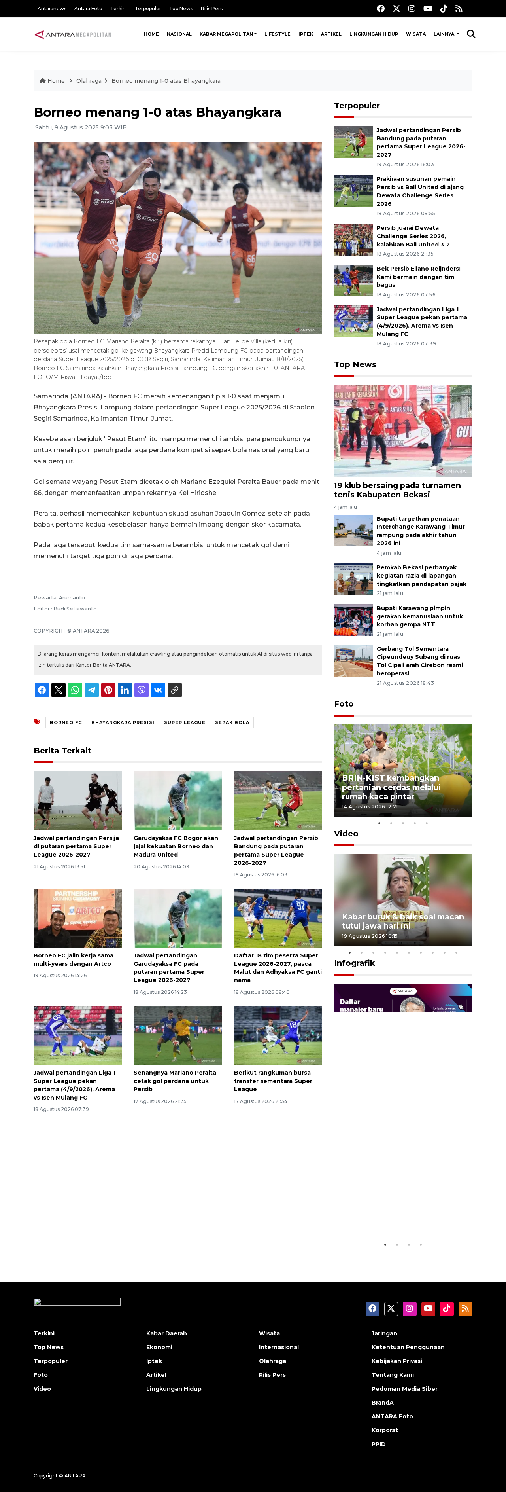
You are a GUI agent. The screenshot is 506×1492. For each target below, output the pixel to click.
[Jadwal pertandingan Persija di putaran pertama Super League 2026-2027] (78, 800)
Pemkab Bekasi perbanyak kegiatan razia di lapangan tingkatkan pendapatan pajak (421, 576)
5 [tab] (427, 823)
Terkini (118, 8)
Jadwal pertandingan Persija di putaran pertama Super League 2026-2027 (76, 846)
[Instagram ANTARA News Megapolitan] (411, 8)
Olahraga (89, 80)
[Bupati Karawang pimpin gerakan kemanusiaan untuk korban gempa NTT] (353, 619)
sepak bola (232, 722)
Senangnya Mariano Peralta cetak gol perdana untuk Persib (175, 1081)
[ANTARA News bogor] (73, 34)
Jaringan (384, 1333)
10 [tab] (457, 952)
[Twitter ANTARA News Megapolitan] (396, 8)
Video (346, 833)
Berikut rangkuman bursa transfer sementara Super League (273, 1081)
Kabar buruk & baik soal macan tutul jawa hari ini (403, 921)
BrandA (383, 1402)
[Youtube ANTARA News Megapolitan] (427, 8)
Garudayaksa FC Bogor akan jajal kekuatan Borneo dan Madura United (176, 846)
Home (151, 34)
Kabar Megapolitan (226, 34)
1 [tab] (379, 823)
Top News (181, 8)
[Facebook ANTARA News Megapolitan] (381, 8)
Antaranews (52, 8)
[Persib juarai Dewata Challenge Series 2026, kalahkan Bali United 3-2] (353, 239)
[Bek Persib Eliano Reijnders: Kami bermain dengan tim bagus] (353, 280)
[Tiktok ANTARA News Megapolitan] (443, 8)
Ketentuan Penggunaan (408, 1347)
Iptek (305, 34)
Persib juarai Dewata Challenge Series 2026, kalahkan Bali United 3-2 (413, 236)
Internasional (279, 1347)
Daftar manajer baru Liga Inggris (392, 1212)
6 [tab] (409, 952)
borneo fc (66, 722)
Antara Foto (88, 8)
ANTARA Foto (392, 1416)
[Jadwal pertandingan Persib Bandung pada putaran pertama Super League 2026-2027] (278, 800)
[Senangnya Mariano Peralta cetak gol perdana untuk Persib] (178, 1035)
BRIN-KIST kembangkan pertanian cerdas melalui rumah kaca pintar (391, 787)
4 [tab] (415, 823)
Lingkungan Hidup (373, 34)
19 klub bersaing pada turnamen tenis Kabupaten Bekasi (397, 490)
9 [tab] (445, 952)
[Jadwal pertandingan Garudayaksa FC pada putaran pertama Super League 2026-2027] (178, 917)
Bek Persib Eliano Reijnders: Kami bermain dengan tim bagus (419, 277)
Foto (344, 704)
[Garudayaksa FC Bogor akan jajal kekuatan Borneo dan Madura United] (178, 800)
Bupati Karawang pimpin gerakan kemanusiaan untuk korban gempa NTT (420, 616)
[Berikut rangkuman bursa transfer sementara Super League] (278, 1035)
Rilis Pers (212, 8)
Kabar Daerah (166, 1333)
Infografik (354, 963)
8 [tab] (433, 952)
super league (185, 722)
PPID (379, 1444)
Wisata (416, 34)
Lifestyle (277, 34)
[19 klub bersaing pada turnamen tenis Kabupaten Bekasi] (403, 430)
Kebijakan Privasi (397, 1361)
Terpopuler (148, 8)
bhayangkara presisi (123, 722)
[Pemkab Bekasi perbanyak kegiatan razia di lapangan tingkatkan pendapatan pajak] (353, 578)
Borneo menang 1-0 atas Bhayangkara (166, 80)
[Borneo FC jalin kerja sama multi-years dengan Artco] (78, 917)
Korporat (385, 1430)
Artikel (331, 34)
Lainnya (444, 34)
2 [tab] (391, 823)
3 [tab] (403, 823)
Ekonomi (159, 1347)
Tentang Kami (393, 1374)
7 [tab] (421, 952)
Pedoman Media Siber (405, 1388)
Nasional (179, 34)
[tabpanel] (403, 770)
